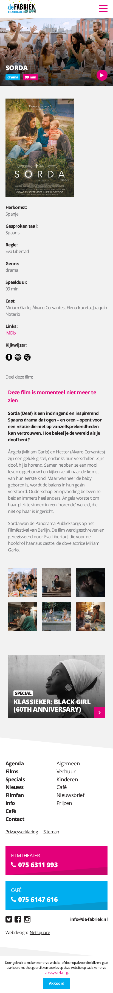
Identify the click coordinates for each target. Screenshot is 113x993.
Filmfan (14, 795)
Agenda (14, 763)
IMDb (10, 333)
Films (11, 771)
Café (10, 811)
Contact (14, 819)
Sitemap (51, 832)
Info (10, 803)
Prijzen (64, 803)
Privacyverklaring (21, 832)
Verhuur (66, 771)
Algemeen (68, 763)
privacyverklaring (56, 972)
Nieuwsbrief (70, 795)
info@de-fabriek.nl (89, 919)
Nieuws (14, 787)
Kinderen (67, 779)
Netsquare (40, 932)
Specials (15, 779)
